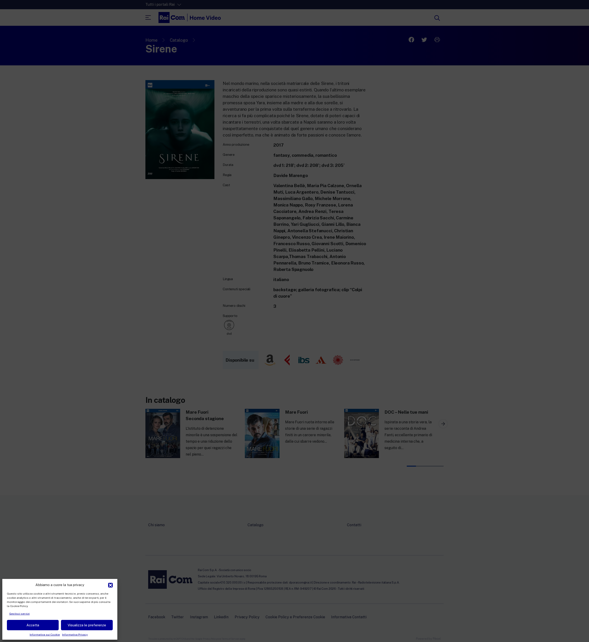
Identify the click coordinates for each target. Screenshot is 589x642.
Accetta (32, 625)
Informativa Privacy (75, 634)
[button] (110, 584)
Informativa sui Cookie (45, 634)
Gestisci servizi (19, 613)
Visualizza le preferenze (87, 625)
